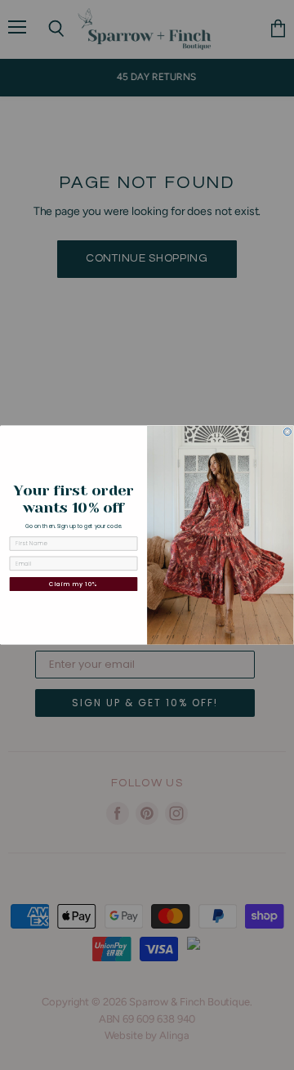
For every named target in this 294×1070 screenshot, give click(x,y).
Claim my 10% (73, 584)
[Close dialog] (287, 432)
